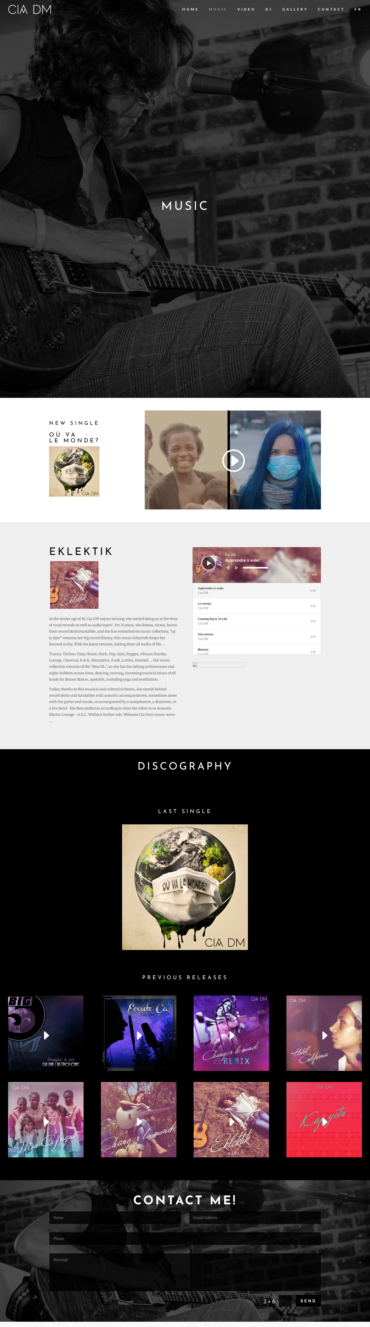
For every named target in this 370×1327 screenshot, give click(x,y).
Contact (331, 9)
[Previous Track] (227, 568)
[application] (257, 565)
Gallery (295, 9)
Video (246, 9)
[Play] (209, 563)
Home (190, 9)
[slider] (255, 567)
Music (218, 9)
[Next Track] (236, 568)
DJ (269, 9)
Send (308, 1301)
